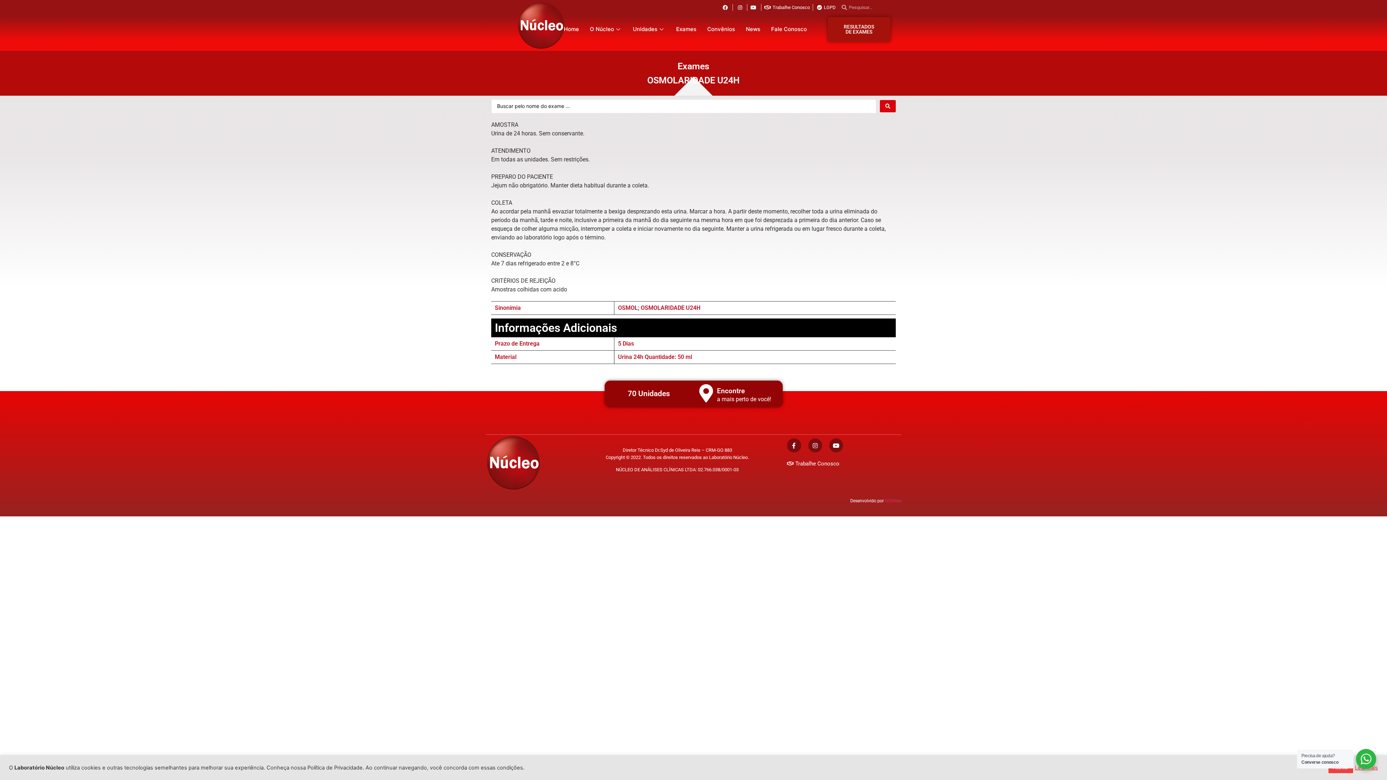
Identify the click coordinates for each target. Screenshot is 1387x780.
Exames (686, 29)
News (753, 29)
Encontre (731, 391)
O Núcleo (602, 29)
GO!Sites (893, 500)
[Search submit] (888, 106)
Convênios (721, 29)
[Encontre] (706, 393)
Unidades (645, 29)
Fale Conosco (789, 29)
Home (571, 29)
